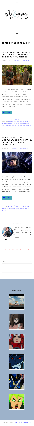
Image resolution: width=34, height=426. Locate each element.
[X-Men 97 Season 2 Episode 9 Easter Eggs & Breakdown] (16, 348)
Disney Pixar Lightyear (14, 208)
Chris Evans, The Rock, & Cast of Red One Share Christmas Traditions (16, 54)
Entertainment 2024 (15, 125)
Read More (7, 112)
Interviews (17, 119)
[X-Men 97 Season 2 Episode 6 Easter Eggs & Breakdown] (16, 408)
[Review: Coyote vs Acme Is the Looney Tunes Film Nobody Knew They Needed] (16, 308)
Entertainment (11, 119)
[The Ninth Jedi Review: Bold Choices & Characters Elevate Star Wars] (16, 328)
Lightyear (22, 208)
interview (22, 125)
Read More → (6, 240)
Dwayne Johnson (6, 125)
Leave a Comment (26, 60)
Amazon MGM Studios (13, 121)
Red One (27, 125)
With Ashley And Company (17, 17)
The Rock (11, 127)
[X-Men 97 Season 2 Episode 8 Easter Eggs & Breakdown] (16, 368)
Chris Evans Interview (23, 123)
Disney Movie (14, 205)
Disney (9, 205)
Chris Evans (15, 123)
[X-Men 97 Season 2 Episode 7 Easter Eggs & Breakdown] (16, 388)
